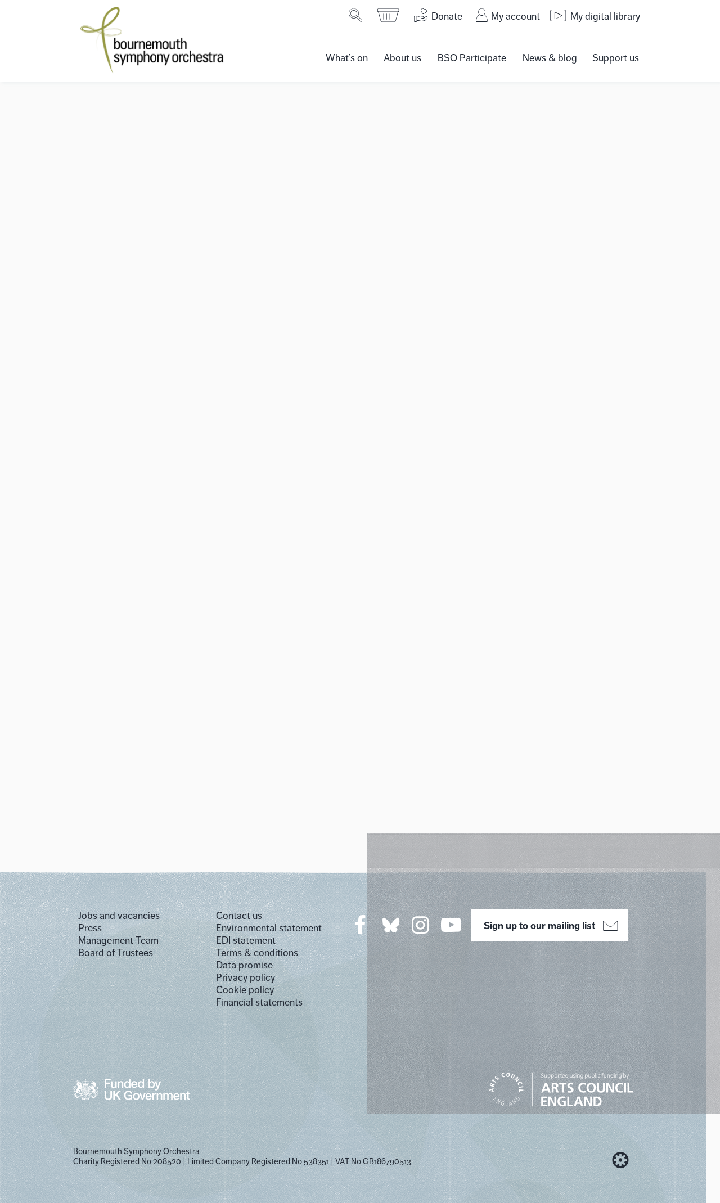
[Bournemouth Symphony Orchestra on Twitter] (390, 924)
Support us (615, 58)
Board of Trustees (115, 952)
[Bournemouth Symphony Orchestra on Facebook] (361, 924)
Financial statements (259, 1002)
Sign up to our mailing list (539, 926)
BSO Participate (472, 58)
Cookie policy (245, 989)
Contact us (239, 915)
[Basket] (388, 15)
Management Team (118, 940)
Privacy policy (245, 977)
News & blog (550, 58)
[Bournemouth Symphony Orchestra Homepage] (153, 39)
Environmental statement (269, 928)
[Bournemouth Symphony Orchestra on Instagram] (421, 924)
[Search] (356, 15)
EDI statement (246, 940)
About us (402, 58)
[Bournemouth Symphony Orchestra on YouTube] (452, 924)
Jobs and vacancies (119, 915)
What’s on (347, 58)
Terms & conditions (257, 952)
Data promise (244, 965)
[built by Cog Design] (620, 1160)
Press (90, 928)
